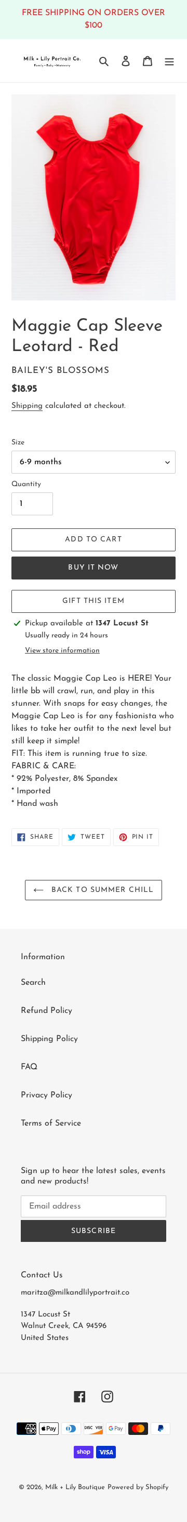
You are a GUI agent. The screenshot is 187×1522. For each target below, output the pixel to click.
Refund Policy (46, 1011)
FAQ (29, 1067)
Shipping (27, 406)
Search (33, 983)
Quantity (26, 484)
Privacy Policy (46, 1095)
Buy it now (93, 568)
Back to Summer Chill (101, 890)
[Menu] (169, 60)
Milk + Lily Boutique (75, 1487)
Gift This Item (93, 601)
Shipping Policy (49, 1039)
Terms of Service (51, 1123)
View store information (62, 651)
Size (17, 442)
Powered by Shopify (138, 1487)
